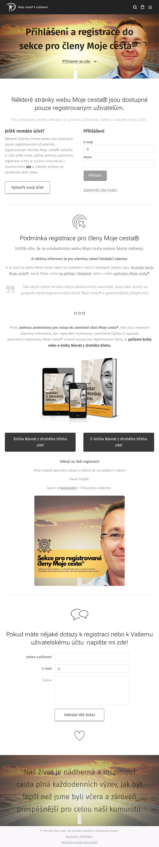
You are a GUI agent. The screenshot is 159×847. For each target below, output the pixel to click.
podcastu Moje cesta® (131, 273)
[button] (135, 7)
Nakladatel (68, 488)
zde (28, 167)
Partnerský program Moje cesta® (79, 842)
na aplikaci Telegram (75, 273)
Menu (150, 7)
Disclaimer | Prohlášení (79, 836)
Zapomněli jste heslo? (100, 190)
